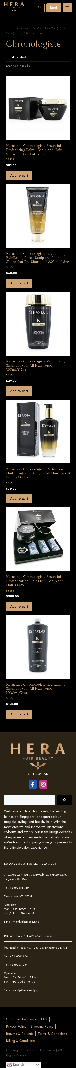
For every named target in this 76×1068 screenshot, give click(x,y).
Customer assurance (21, 1019)
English (18, 1064)
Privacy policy (16, 1026)
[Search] (64, 800)
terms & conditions (52, 1033)
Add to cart (19, 175)
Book (54, 7)
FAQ (44, 1019)
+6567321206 (19, 956)
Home (9, 28)
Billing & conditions (20, 1040)
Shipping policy (41, 1026)
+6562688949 (19, 888)
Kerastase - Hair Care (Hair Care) (37, 28)
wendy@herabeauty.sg (26, 922)
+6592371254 (23, 896)
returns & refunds (19, 1033)
